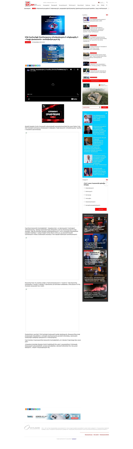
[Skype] (38, 65)
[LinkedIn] (32, 65)
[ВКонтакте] (28, 65)
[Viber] (34, 65)
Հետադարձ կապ (88, 434)
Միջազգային (54, 5)
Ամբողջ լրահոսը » (95, 80)
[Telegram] (39, 65)
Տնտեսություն (72, 5)
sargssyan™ (74, 438)
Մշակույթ (87, 5)
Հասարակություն (63, 5)
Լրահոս (84, 15)
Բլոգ (98, 5)
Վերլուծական (80, 5)
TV (106, 5)
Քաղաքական (46, 5)
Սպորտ (93, 5)
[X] (30, 65)
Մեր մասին (96, 434)
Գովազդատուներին (104, 434)
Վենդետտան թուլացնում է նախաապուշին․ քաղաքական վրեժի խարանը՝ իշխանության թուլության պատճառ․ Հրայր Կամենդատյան (54, 8)
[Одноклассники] (26, 65)
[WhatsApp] (36, 65)
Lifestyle (102, 5)
